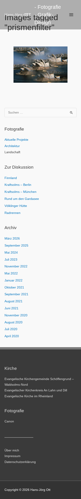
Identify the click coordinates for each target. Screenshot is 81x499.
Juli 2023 (10, 259)
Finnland (10, 178)
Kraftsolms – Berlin (17, 185)
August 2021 (13, 301)
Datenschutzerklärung (20, 462)
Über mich (11, 450)
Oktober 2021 (14, 287)
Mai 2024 (11, 252)
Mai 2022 (11, 273)
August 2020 (13, 322)
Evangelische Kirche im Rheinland (28, 396)
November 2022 (15, 266)
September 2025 (16, 245)
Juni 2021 (11, 308)
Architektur (12, 146)
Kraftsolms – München (20, 192)
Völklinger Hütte (15, 206)
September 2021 (16, 294)
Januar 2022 (13, 280)
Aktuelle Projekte (16, 139)
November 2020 (15, 315)
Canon (9, 421)
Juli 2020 (10, 329)
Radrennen (12, 213)
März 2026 (12, 238)
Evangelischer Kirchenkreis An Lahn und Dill (35, 390)
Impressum (12, 456)
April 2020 (11, 336)
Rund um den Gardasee (21, 199)
